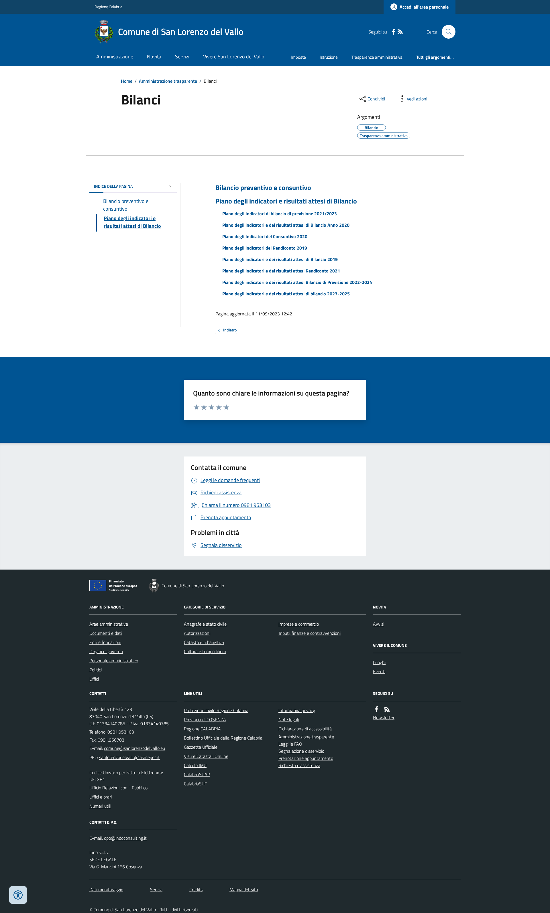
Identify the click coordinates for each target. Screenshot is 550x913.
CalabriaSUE (195, 783)
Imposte (298, 57)
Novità (154, 56)
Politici (95, 669)
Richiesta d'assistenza (299, 765)
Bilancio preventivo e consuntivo (263, 187)
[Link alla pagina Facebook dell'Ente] (376, 709)
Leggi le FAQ (290, 743)
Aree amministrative (108, 623)
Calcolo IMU (195, 765)
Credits (196, 889)
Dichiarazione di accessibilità (305, 728)
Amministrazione (114, 56)
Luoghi (379, 662)
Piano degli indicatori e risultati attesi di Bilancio (286, 201)
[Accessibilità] (18, 895)
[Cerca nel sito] (446, 32)
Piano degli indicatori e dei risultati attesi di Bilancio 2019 (280, 259)
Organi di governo (106, 651)
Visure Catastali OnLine (206, 756)
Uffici (94, 678)
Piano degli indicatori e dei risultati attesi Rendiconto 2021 (281, 270)
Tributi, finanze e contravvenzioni (309, 633)
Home (126, 81)
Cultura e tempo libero (205, 651)
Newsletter (383, 717)
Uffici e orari (100, 796)
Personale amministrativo (113, 660)
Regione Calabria (108, 7)
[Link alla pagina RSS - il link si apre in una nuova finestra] (400, 31)
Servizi (182, 56)
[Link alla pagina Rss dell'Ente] (387, 709)
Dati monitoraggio (106, 889)
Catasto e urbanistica (204, 642)
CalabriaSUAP (197, 774)
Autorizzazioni (197, 633)
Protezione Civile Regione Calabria (216, 710)
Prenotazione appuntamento (305, 758)
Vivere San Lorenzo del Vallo (233, 56)
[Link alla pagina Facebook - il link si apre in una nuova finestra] (393, 31)
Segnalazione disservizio (301, 751)
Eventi (379, 671)
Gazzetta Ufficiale (200, 747)
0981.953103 (120, 731)
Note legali (288, 719)
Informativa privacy (296, 710)
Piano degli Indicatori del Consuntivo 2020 (264, 236)
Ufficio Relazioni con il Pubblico (118, 787)
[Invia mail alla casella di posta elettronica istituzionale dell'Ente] (134, 748)
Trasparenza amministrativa (376, 57)
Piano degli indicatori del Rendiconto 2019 (264, 247)
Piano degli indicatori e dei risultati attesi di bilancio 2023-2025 (286, 293)
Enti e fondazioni (105, 642)
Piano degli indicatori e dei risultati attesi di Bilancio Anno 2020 (285, 225)
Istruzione (329, 57)
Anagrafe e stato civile (205, 623)
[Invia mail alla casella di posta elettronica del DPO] (125, 838)
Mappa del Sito (243, 889)
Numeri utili (100, 806)
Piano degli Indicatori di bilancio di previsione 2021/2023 (279, 213)
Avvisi (378, 623)
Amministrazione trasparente (168, 81)
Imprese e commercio (298, 623)
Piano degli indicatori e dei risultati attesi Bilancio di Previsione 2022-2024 (297, 282)
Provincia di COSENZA (205, 719)
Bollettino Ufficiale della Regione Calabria (223, 737)
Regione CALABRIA (202, 728)
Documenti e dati (105, 633)
